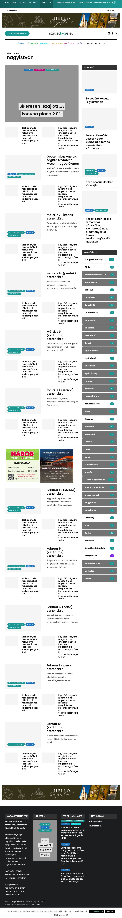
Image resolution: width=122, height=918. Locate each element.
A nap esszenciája (16, 232)
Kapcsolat (111, 10)
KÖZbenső (57, 43)
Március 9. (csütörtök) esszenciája (55, 335)
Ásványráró (67, 821)
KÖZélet (20, 43)
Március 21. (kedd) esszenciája (60, 216)
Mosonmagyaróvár (26, 174)
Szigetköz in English (94, 43)
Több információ (61, 915)
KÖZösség (69, 43)
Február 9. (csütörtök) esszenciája (55, 552)
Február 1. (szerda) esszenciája (60, 667)
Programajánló (11, 10)
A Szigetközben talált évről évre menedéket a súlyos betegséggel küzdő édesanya (72, 877)
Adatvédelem (96, 821)
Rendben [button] (110, 911)
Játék (79, 43)
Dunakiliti (90, 170)
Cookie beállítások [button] (96, 911)
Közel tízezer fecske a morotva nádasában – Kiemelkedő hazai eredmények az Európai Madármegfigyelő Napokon (98, 230)
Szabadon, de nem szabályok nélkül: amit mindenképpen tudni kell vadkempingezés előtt (31, 136)
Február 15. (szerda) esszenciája (61, 492)
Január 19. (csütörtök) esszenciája (55, 727)
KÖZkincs (45, 43)
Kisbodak (79, 821)
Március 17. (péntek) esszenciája (61, 275)
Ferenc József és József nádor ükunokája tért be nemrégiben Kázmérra (98, 142)
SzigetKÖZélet (52, 70)
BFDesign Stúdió (33, 904)
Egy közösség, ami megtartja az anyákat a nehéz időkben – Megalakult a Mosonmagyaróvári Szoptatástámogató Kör (68, 138)
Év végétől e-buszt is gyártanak (98, 100)
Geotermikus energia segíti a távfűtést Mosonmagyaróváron (63, 160)
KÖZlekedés (32, 43)
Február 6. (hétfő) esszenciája (60, 609)
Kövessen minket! (18, 33)
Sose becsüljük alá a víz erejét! (69, 2)
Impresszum (95, 825)
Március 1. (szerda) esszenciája (60, 392)
